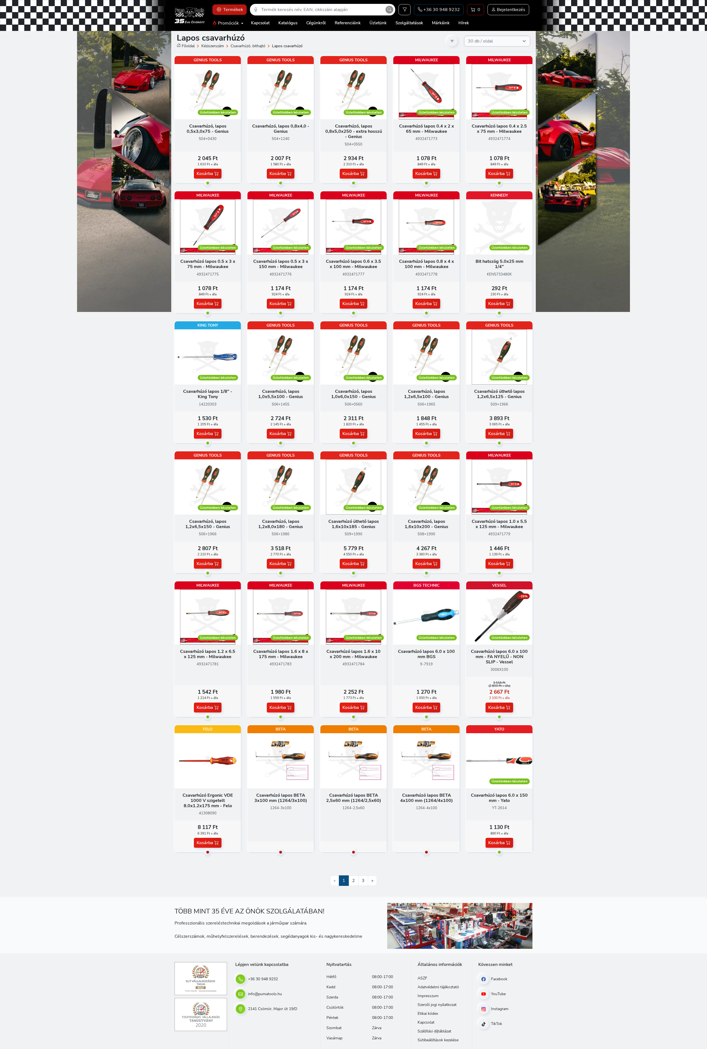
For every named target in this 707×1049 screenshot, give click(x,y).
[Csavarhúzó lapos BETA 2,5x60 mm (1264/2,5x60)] (353, 760)
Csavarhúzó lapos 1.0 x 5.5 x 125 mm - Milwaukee (499, 524)
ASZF (422, 978)
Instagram (499, 1008)
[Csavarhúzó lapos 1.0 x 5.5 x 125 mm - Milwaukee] (499, 487)
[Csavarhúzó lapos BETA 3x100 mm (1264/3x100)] (280, 760)
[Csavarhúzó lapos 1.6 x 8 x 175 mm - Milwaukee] (280, 617)
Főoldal (188, 46)
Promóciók (228, 23)
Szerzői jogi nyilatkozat (437, 1004)
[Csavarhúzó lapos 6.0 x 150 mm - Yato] (499, 760)
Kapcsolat (260, 23)
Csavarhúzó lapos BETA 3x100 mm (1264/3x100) (280, 798)
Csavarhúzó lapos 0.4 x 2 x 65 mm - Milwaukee (426, 128)
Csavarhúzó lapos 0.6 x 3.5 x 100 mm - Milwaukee (353, 264)
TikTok (496, 1023)
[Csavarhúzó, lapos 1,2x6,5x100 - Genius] (426, 357)
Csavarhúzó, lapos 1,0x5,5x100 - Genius (280, 394)
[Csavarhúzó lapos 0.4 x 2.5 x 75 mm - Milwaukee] (499, 91)
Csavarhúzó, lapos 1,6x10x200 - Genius (426, 524)
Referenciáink (348, 23)
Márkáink (441, 23)
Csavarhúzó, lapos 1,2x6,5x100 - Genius (426, 394)
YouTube (498, 994)
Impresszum (428, 995)
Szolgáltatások (409, 23)
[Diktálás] (256, 9)
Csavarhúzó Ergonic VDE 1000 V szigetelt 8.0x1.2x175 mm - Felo (208, 800)
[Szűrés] (405, 9)
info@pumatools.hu (264, 994)
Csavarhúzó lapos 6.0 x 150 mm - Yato (499, 798)
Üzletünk (378, 23)
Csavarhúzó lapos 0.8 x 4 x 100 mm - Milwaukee (426, 264)
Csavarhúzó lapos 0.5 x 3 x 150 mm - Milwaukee (280, 264)
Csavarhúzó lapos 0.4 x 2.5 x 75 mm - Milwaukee (499, 128)
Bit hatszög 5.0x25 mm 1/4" (499, 264)
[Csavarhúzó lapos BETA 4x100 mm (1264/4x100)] (426, 760)
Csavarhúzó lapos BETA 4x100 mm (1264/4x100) (426, 798)
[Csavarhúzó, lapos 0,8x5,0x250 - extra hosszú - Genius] (353, 91)
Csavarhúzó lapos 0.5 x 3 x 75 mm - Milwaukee (207, 264)
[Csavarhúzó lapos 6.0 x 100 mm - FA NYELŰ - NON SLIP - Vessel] (499, 617)
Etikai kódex (428, 1013)
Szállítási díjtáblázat (434, 1031)
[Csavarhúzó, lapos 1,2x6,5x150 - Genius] (208, 487)
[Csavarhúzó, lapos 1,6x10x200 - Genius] (426, 487)
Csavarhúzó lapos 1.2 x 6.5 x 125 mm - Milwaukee (207, 654)
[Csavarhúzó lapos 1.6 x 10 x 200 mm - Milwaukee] (353, 617)
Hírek (463, 23)
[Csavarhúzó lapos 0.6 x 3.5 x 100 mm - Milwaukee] (353, 227)
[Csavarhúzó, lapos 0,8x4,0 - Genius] (280, 91)
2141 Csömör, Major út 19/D (272, 1008)
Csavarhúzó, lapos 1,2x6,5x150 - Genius (207, 524)
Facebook (498, 979)
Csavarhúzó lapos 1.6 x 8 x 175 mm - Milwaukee (280, 654)
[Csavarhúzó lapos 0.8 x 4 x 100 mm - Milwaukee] (426, 227)
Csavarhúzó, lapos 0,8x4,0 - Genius (280, 128)
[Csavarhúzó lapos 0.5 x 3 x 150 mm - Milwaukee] (280, 227)
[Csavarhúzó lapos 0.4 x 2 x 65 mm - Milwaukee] (426, 91)
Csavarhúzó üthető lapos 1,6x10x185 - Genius (353, 524)
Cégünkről (316, 23)
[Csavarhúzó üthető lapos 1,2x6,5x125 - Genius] (499, 357)
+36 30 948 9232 (262, 979)
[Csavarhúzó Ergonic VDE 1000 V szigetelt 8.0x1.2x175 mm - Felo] (208, 760)
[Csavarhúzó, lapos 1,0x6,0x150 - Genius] (353, 357)
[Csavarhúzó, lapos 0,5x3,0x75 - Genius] (208, 91)
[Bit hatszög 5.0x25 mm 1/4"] (499, 227)
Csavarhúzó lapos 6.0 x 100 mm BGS (426, 654)
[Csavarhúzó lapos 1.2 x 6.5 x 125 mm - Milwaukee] (208, 617)
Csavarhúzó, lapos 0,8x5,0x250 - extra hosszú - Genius (353, 131)
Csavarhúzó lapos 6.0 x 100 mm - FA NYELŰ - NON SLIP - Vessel (499, 656)
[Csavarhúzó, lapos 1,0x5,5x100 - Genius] (280, 357)
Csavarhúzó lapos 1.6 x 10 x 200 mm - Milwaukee (353, 654)
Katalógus (287, 23)
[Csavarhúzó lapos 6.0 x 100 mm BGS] (426, 617)
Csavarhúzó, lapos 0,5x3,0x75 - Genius (208, 128)
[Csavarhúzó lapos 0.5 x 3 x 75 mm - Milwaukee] (208, 227)
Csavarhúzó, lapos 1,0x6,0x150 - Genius (353, 394)
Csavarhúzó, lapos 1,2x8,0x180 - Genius (280, 524)
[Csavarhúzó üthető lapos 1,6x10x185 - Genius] (353, 487)
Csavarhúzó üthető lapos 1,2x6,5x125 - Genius (499, 394)
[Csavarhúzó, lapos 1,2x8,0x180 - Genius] (280, 487)
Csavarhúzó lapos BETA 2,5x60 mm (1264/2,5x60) (353, 798)
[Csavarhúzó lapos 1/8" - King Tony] (208, 357)
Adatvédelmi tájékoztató (438, 987)
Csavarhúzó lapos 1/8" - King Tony (207, 394)
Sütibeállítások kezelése (438, 1040)
